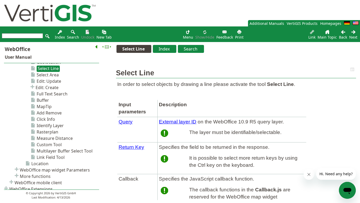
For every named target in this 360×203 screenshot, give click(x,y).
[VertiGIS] (48, 25)
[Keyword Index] (59, 33)
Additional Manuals (267, 23)
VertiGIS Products (302, 23)
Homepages (330, 23)
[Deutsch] (347, 23)
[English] (355, 23)
